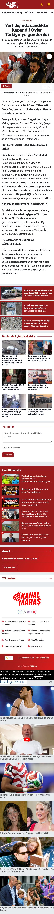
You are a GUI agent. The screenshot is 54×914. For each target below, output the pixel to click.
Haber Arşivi (36, 646)
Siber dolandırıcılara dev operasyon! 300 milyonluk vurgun (39, 412)
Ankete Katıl (10, 567)
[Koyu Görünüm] (42, 5)
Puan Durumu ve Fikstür (14, 640)
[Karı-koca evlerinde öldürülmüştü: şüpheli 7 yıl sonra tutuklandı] (40, 347)
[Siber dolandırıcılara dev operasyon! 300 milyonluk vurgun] (40, 401)
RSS (10, 658)
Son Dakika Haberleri (13, 646)
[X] (25, 612)
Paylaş (7, 86)
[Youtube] (34, 612)
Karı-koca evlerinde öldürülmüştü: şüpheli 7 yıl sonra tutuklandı (39, 358)
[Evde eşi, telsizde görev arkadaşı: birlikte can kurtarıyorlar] (40, 376)
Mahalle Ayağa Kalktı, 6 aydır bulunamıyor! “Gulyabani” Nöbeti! (13, 387)
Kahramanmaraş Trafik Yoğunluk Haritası (39, 632)
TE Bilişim (33, 666)
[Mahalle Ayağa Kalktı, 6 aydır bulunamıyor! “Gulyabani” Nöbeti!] (14, 376)
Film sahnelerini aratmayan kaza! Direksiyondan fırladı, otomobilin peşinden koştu (12, 360)
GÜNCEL (29, 12)
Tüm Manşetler (37, 640)
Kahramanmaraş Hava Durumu (39, 622)
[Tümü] (50, 551)
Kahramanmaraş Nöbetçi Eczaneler (14, 622)
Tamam (38, 678)
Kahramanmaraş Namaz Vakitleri (13, 632)
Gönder (8, 455)
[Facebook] (20, 612)
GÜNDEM (27, 20)
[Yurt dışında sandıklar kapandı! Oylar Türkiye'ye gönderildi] (27, 67)
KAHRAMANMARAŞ (12, 12)
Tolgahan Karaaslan (11, 93)
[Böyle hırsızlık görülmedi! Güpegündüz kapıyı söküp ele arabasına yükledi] (14, 401)
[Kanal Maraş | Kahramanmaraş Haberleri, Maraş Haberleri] (12, 5)
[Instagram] (29, 612)
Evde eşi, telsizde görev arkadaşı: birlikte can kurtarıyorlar (39, 387)
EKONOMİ (42, 12)
